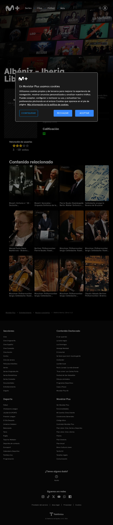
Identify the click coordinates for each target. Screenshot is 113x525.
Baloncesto (7, 428)
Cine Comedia (8, 348)
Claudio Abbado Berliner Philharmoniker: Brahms (95, 294)
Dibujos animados (63, 379)
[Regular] (20, 145)
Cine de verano (9, 360)
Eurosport (7, 447)
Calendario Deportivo (11, 451)
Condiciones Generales (65, 416)
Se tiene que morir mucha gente (69, 356)
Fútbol (51, 8)
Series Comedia (9, 379)
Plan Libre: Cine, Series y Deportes (69, 428)
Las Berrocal (61, 364)
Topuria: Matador (9, 440)
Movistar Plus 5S (62, 391)
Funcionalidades (63, 409)
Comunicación (62, 459)
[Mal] (17, 145)
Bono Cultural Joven (64, 447)
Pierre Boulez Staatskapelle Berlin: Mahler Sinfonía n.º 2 (72, 204)
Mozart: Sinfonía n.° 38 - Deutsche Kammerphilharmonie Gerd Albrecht (19, 204)
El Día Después (8, 420)
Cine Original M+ (9, 341)
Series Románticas (10, 375)
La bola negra (62, 341)
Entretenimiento (9, 387)
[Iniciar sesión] (105, 8)
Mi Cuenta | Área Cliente (66, 413)
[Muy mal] (14, 145)
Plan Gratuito (61, 440)
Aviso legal (56, 505)
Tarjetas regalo (62, 455)
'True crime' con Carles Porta (67, 371)
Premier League (9, 416)
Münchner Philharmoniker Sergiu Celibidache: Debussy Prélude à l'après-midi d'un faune (46, 294)
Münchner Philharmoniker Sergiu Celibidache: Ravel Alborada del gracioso (20, 294)
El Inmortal (61, 352)
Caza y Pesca (61, 387)
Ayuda (56, 480)
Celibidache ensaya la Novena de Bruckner (94, 204)
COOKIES (78, 505)
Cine (39, 8)
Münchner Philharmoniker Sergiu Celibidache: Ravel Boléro (96, 249)
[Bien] (23, 145)
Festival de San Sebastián (66, 375)
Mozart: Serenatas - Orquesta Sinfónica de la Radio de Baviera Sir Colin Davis (45, 204)
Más (62, 8)
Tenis (5, 432)
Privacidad (67, 505)
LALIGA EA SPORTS (10, 413)
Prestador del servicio (40, 505)
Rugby (5, 436)
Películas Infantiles (10, 364)
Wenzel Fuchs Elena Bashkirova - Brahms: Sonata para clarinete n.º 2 (20, 249)
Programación (8, 459)
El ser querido (62, 337)
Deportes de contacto (11, 443)
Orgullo (6, 391)
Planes (59, 436)
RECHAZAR (63, 113)
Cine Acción (7, 352)
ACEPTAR (84, 113)
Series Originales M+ (10, 371)
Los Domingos (62, 344)
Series (28, 8)
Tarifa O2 (60, 451)
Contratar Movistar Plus (65, 424)
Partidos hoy (8, 455)
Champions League (10, 409)
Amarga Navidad (63, 348)
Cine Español (8, 344)
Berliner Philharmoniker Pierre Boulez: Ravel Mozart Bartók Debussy (45, 249)
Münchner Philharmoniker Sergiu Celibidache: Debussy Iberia (71, 294)
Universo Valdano (9, 424)
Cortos (5, 356)
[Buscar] (100, 8)
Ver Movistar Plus (63, 405)
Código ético (61, 420)
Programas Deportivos (65, 383)
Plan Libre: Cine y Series (65, 432)
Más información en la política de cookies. (48, 104)
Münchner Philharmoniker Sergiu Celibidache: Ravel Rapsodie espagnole (71, 249)
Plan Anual (60, 443)
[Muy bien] (27, 145)
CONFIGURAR (28, 113)
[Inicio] (12, 8)
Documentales (8, 383)
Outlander (60, 360)
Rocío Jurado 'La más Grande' (68, 368)
